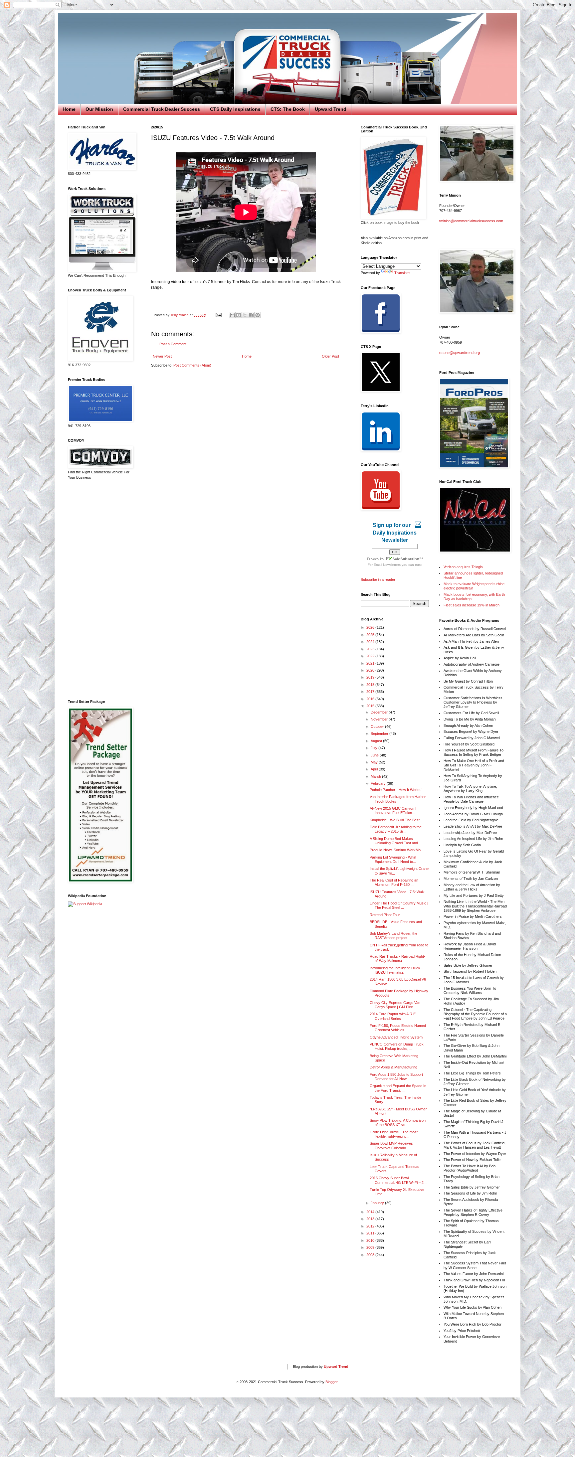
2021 (370, 663)
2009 (370, 1247)
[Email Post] (218, 315)
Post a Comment (172, 344)
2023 (370, 649)
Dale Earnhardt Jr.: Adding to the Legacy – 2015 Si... (396, 829)
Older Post (330, 356)
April (375, 769)
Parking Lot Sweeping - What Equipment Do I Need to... (393, 859)
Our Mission (99, 109)
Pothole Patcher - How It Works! (396, 790)
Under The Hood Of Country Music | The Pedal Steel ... (399, 905)
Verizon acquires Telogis (463, 567)
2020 (370, 670)
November (380, 719)
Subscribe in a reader (378, 579)
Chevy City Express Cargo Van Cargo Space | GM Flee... (395, 1005)
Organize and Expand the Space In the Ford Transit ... (398, 1088)
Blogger (331, 1382)
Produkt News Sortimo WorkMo (395, 850)
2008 (370, 1255)
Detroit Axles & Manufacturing (393, 1067)
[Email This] (232, 315)
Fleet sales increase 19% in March (471, 605)
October (378, 726)
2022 (370, 656)
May (375, 762)
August (377, 741)
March (376, 776)
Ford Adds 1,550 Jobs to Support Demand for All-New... (396, 1076)
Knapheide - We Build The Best (395, 820)
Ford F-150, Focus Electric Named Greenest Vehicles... (398, 1028)
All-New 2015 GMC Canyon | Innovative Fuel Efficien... (393, 810)
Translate (402, 273)
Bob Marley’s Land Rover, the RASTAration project (393, 935)
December (380, 712)
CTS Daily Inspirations (235, 109)
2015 (370, 706)
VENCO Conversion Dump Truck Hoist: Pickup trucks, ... (397, 1046)
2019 (370, 677)
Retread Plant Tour (385, 915)
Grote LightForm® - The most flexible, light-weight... (394, 1134)
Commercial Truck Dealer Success (161, 109)
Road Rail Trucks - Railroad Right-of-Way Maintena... (397, 958)
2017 (370, 692)
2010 (370, 1240)
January (378, 1203)
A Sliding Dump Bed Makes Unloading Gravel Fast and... (395, 841)
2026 (370, 627)
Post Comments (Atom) (192, 365)
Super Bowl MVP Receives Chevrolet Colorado (391, 1145)
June (375, 755)
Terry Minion (180, 315)
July (374, 748)
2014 (370, 1212)
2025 (370, 635)
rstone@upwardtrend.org (459, 353)
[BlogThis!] (238, 315)
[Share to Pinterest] (257, 315)
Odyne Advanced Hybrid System (396, 1037)
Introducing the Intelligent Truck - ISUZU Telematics (396, 970)
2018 (370, 685)
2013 (370, 1219)
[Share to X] (245, 315)
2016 (370, 699)
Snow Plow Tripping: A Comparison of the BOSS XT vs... (398, 1122)
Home (69, 109)
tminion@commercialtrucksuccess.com (471, 221)
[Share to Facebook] (251, 315)
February (379, 783)
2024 (370, 642)
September (380, 733)
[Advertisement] (99, 590)
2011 (370, 1233)
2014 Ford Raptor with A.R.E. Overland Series (393, 1016)
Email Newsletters (387, 565)
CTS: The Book (288, 109)
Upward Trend (330, 109)
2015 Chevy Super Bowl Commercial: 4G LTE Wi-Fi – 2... (398, 1180)
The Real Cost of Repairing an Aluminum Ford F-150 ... (394, 882)
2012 (370, 1226)
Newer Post (162, 356)
